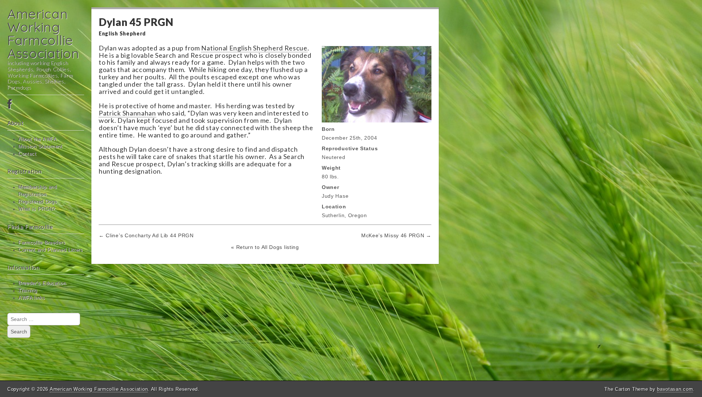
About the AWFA (37, 139)
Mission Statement (40, 146)
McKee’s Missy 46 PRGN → (396, 235)
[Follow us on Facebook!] (45, 104)
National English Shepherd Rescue (254, 48)
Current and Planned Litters (50, 250)
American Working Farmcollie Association (43, 33)
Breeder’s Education (42, 283)
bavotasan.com (675, 389)
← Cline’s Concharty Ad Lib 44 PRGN (146, 235)
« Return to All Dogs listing (265, 247)
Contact (27, 153)
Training (27, 290)
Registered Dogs (37, 201)
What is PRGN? (36, 209)
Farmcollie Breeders (41, 242)
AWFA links (31, 297)
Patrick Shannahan (127, 113)
